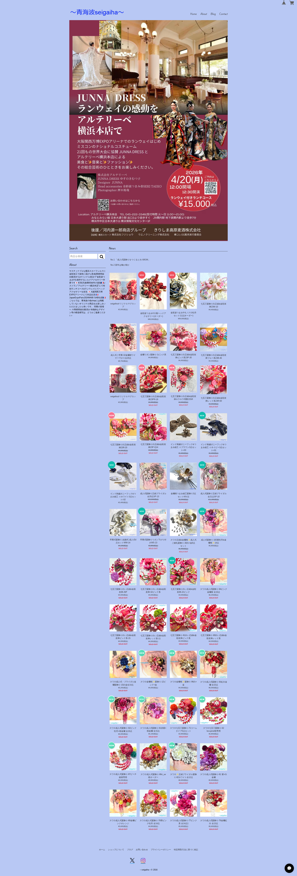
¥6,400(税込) (183, 549)
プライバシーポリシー (161, 849)
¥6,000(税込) (213, 688)
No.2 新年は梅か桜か (119, 265)
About (203, 14)
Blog (213, 14)
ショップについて (116, 849)
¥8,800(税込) (153, 780)
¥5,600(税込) (213, 780)
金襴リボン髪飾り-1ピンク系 (153, 354)
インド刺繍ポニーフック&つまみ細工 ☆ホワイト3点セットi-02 (123, 497)
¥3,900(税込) (123, 309)
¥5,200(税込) (123, 688)
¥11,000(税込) (213, 499)
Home (193, 14)
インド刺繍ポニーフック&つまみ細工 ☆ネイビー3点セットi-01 (213, 447)
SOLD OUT (153, 405)
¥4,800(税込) (153, 357)
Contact (223, 14)
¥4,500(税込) (183, 402)
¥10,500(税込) (153, 499)
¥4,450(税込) (213, 310)
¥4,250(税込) (213, 361)
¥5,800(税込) (213, 546)
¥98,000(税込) (153, 319)
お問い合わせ (142, 849)
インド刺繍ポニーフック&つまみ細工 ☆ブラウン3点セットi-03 (183, 447)
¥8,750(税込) (123, 361)
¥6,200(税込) (213, 595)
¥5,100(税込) (153, 734)
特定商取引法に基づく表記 (186, 849)
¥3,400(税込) (183, 453)
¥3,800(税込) (153, 546)
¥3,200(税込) (183, 499)
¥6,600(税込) (183, 780)
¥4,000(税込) (153, 402)
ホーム (102, 849)
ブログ (130, 849)
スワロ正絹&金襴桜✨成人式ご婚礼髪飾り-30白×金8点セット (183, 543)
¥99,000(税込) (183, 319)
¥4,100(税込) (123, 546)
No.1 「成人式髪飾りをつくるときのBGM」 (130, 259)
